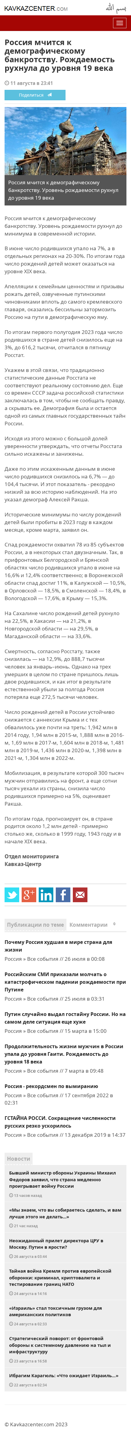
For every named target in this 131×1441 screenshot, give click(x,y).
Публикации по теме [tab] (35, 924)
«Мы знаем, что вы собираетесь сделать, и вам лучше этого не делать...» (65, 1217)
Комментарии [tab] (92, 924)
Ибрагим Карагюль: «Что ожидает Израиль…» (64, 1379)
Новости (18, 1158)
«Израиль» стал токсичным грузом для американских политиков (55, 1315)
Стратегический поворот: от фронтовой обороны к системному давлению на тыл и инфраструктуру (60, 1349)
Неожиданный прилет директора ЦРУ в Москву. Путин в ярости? (56, 1248)
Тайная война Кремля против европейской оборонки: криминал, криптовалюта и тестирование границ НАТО (60, 1282)
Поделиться (33, 95)
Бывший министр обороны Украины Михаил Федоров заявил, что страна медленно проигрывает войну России (62, 1184)
